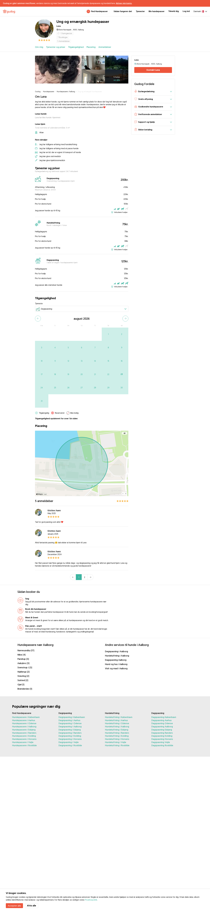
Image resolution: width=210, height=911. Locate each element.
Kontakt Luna (153, 70)
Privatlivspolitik (91, 900)
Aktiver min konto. (124, 3)
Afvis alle (31, 905)
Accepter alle (14, 905)
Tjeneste (39, 303)
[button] (153, 91)
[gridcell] (108, 334)
